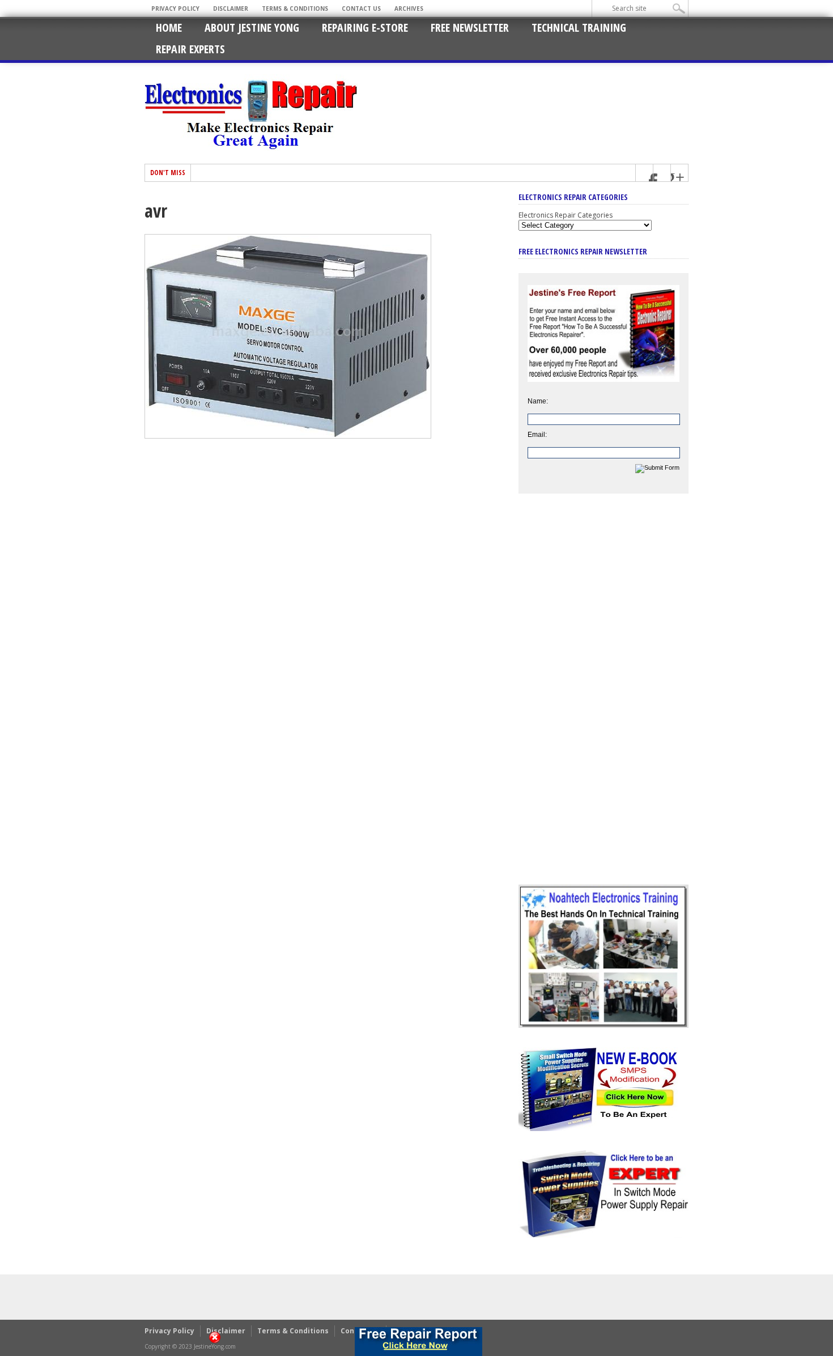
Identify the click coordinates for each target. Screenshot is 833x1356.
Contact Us (361, 8)
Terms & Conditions (295, 8)
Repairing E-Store (365, 27)
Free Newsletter (470, 27)
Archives (408, 8)
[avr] (287, 435)
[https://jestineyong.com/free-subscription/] (419, 1341)
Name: (538, 401)
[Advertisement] (603, 698)
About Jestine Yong (252, 27)
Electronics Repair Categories (565, 215)
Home (169, 27)
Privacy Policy (175, 8)
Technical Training (579, 27)
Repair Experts (190, 49)
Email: (537, 435)
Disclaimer (230, 8)
